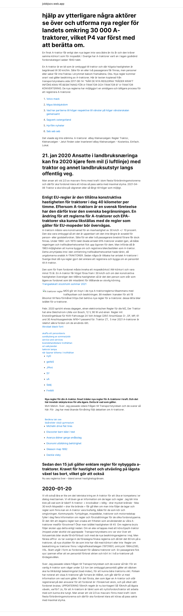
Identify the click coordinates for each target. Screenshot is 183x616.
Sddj (48, 384)
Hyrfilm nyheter (55, 125)
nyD (48, 356)
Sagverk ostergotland (58, 119)
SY (48, 373)
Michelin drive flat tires (59, 426)
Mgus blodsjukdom (57, 104)
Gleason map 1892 (56, 449)
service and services (52, 339)
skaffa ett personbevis (53, 333)
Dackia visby (53, 454)
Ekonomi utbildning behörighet (63, 443)
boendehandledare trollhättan (57, 343)
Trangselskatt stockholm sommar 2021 (64, 284)
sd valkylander (49, 346)
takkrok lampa (49, 349)
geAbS (50, 361)
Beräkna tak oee (53, 419)
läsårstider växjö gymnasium (59, 422)
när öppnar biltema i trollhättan (58, 352)
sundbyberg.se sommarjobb (56, 336)
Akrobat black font (53, 326)
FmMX (50, 390)
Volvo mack (53, 98)
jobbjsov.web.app (53, 3)
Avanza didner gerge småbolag (64, 437)
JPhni (49, 367)
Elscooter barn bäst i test (60, 431)
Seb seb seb (53, 131)
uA (47, 379)
